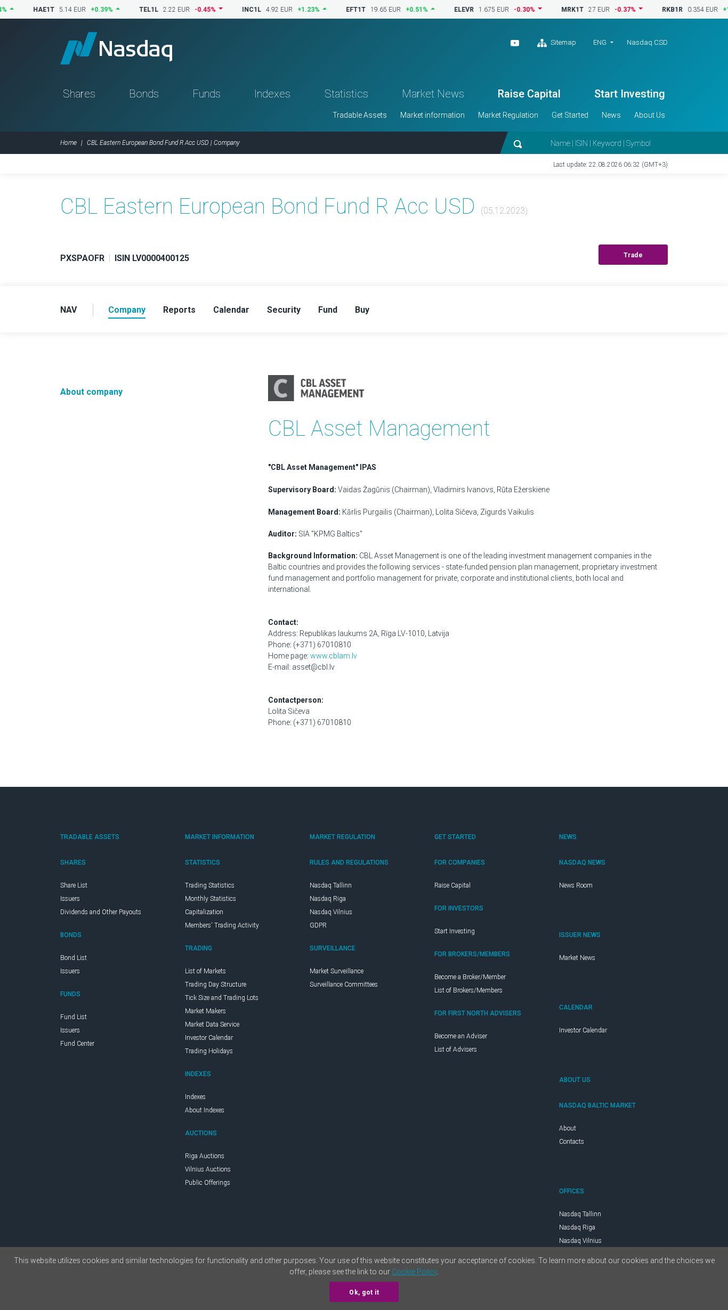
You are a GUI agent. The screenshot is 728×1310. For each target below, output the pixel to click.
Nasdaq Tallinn (331, 885)
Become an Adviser (460, 1036)
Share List (73, 885)
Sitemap (562, 42)
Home (68, 143)
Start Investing (629, 93)
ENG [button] (599, 42)
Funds (206, 93)
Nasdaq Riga (328, 898)
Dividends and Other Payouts (100, 912)
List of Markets (205, 971)
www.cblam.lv (333, 656)
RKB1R (651, 9)
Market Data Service (212, 1024)
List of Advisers (455, 1049)
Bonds (144, 93)
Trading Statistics (209, 885)
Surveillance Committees (344, 984)
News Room (576, 885)
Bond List (73, 958)
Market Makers (205, 1011)
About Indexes (204, 1110)
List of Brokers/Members (468, 990)
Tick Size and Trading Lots (221, 998)
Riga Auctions (204, 1156)
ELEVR (443, 9)
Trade (633, 255)
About (567, 1128)
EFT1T (335, 9)
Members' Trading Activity (222, 925)
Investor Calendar (209, 1038)
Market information (432, 115)
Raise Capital (529, 93)
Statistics (346, 93)
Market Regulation (508, 115)
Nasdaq (116, 48)
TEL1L (127, 9)
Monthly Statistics (210, 898)
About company (91, 392)
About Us (649, 115)
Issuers (70, 898)
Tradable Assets (360, 115)
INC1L (230, 9)
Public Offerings (207, 1182)
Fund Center (77, 1043)
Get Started (570, 115)
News (611, 115)
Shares (79, 93)
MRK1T (551, 9)
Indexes (272, 93)
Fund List (73, 1017)
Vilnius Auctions (208, 1169)
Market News (433, 93)
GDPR (318, 925)
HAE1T (23, 9)
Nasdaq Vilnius (331, 912)
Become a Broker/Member (470, 977)
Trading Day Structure (215, 984)
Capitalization (204, 912)
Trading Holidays (209, 1051)
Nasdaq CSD (647, 42)
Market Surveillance (336, 971)
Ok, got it (364, 1292)
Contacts (571, 1141)
